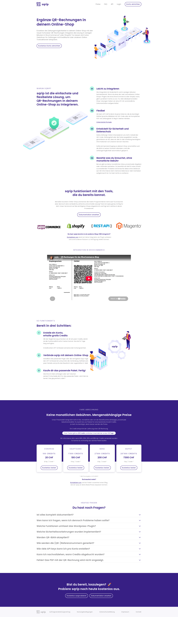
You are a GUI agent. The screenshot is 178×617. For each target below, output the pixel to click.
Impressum (125, 612)
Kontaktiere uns (72, 237)
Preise (98, 4)
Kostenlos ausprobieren (76, 596)
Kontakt (138, 612)
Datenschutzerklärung (107, 612)
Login (119, 4)
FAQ (105, 4)
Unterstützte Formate (104, 122)
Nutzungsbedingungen (85, 612)
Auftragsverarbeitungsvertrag (59, 612)
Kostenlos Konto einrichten (49, 46)
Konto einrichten (133, 4)
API (112, 4)
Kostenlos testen (49, 468)
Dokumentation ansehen (89, 214)
